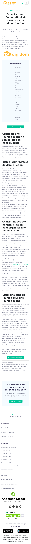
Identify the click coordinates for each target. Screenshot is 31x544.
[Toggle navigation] (27, 3)
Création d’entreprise (7, 432)
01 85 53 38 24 (16, 414)
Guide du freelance (7, 469)
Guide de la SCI (6, 456)
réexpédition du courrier (20, 264)
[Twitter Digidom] (20, 506)
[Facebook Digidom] (17, 506)
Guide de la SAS (6, 453)
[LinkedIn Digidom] (10, 506)
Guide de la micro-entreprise (10, 466)
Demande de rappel (15, 401)
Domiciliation (5, 428)
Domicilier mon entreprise (15, 127)
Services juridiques (7, 436)
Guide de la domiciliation (8, 447)
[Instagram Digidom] (13, 506)
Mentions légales (6, 479)
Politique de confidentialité (9, 484)
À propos (4, 475)
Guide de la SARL (6, 459)
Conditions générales (7, 488)
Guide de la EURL (6, 463)
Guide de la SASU (6, 450)
